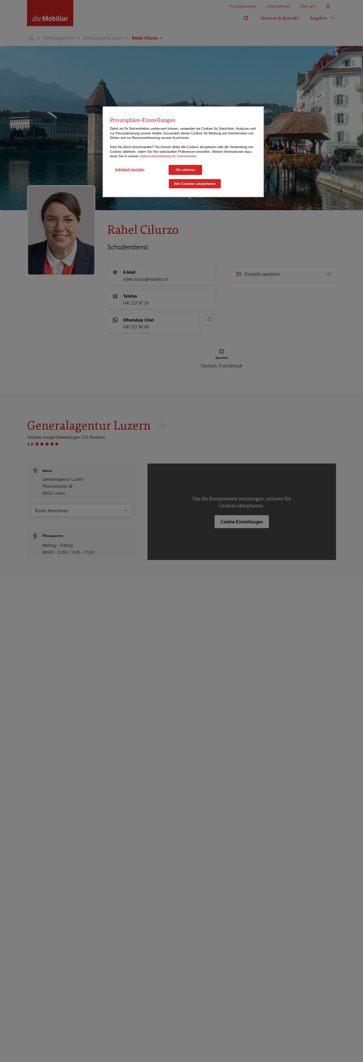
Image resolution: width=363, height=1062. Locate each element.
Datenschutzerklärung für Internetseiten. (168, 156)
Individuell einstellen (129, 169)
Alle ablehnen (185, 170)
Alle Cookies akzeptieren (195, 183)
